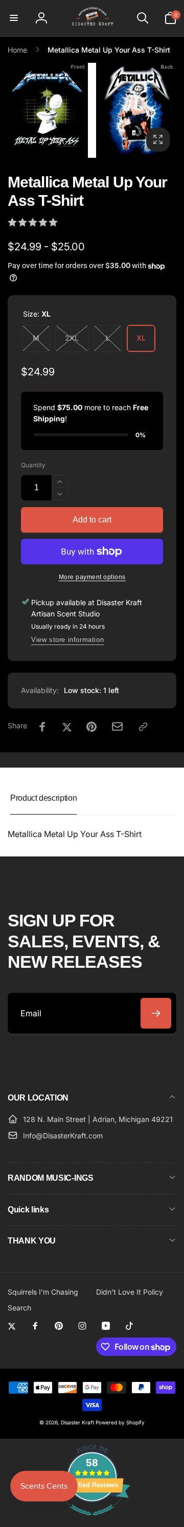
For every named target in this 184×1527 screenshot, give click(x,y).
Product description (43, 798)
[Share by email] (117, 726)
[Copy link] (143, 727)
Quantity (33, 465)
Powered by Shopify (120, 1422)
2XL (72, 337)
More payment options (92, 577)
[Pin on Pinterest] (91, 727)
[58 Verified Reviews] (92, 1520)
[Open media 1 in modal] (92, 110)
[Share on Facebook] (42, 727)
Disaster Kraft (77, 1422)
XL (141, 337)
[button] (14, 18)
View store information (67, 639)
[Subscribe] (156, 1013)
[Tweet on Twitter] (67, 727)
